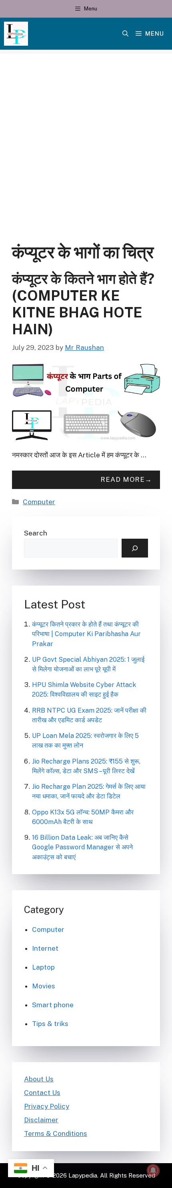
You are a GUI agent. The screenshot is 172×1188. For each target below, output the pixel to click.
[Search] (135, 548)
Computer (39, 502)
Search (35, 533)
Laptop (43, 967)
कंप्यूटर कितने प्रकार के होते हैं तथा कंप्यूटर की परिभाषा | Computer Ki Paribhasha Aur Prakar (86, 633)
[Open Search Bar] (125, 34)
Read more (122, 479)
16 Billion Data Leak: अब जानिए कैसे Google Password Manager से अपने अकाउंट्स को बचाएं (82, 847)
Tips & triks (50, 1024)
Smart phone (53, 1005)
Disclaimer (41, 1120)
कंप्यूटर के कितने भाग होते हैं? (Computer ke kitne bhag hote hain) (83, 304)
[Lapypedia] (16, 34)
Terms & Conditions (55, 1133)
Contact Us (42, 1093)
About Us (39, 1079)
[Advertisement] (86, 140)
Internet (45, 948)
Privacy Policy (46, 1106)
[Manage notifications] (153, 1170)
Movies (43, 986)
